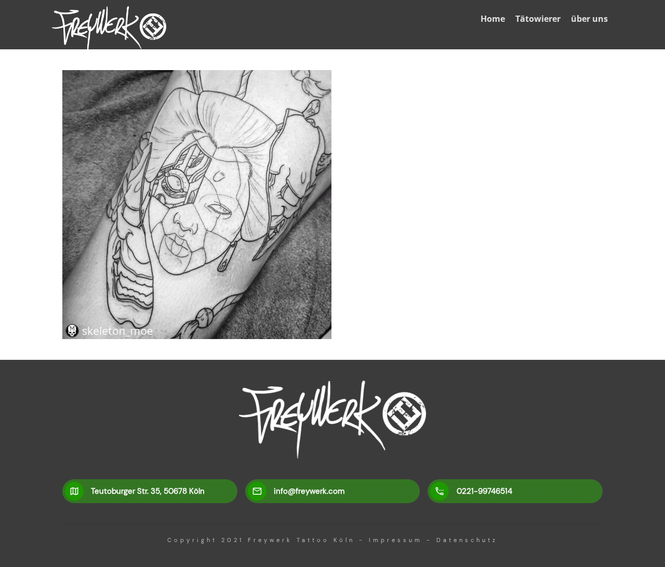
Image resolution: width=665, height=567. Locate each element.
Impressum (395, 540)
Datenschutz (467, 540)
